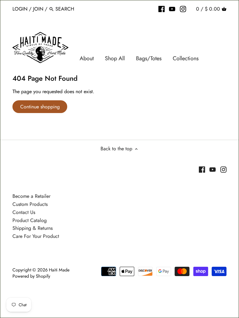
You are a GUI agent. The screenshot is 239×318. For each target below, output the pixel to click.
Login (19, 8)
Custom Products (30, 204)
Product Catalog (29, 220)
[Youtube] (172, 9)
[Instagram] (183, 9)
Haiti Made (59, 270)
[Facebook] (161, 9)
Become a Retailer (31, 196)
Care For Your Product (35, 236)
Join (38, 8)
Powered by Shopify (31, 276)
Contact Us (23, 212)
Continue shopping (40, 106)
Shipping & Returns (32, 228)
